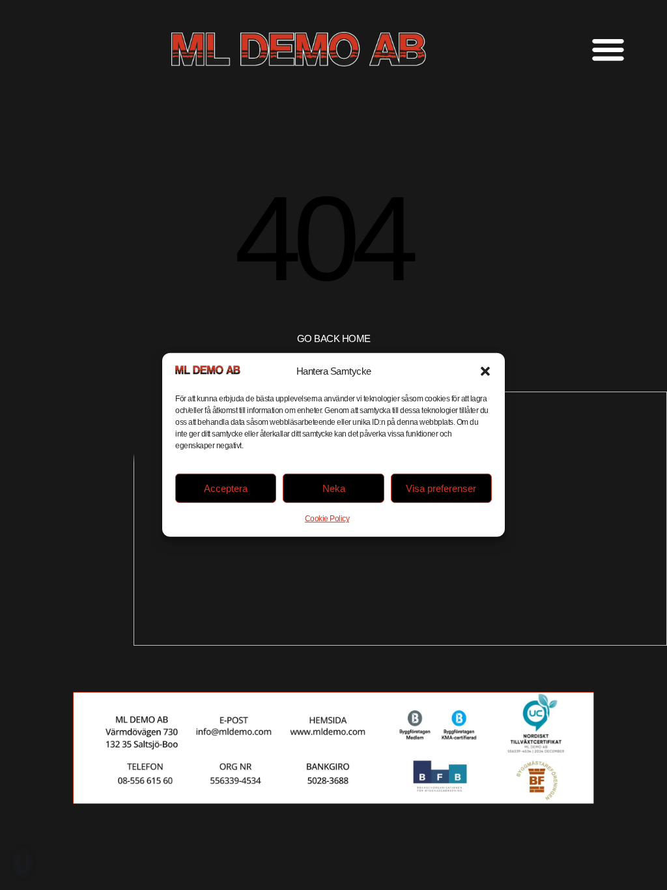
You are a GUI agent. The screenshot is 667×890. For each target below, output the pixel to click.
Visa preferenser (441, 488)
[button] (485, 371)
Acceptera (226, 488)
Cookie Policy (327, 518)
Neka (333, 488)
